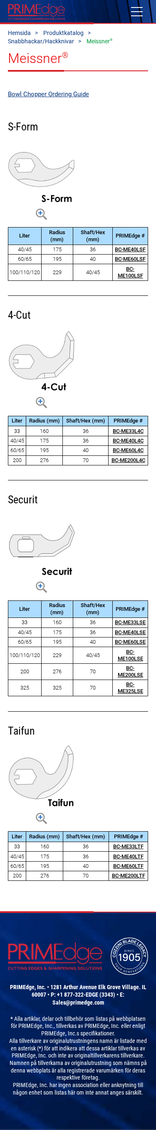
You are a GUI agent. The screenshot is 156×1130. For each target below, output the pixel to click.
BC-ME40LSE (130, 632)
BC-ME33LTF (128, 846)
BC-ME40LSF (130, 249)
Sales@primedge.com (78, 1002)
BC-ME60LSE (130, 642)
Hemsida (19, 33)
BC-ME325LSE (130, 687)
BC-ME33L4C (128, 431)
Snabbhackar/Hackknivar (41, 41)
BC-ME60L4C (128, 450)
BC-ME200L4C (128, 460)
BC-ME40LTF (128, 856)
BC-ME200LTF (128, 875)
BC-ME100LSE (130, 655)
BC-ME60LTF (128, 866)
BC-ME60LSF (130, 259)
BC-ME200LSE (130, 671)
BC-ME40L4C (128, 441)
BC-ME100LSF (130, 272)
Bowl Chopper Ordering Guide (48, 94)
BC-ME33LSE (130, 622)
